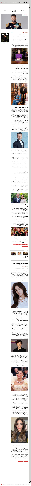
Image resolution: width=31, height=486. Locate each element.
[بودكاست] (30, 482)
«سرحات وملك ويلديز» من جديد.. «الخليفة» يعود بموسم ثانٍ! (13, 257)
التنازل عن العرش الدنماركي (20, 244)
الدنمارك (27, 246)
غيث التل (26, 268)
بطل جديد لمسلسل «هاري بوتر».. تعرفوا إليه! (25, 257)
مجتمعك (13, 2)
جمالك (15, 2)
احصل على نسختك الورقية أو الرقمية (5, 43)
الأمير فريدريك (26, 244)
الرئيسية (23, 2)
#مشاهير (27, 255)
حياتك (10, 2)
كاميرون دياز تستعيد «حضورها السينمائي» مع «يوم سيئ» (20, 257)
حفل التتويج (23, 246)
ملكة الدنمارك (14, 244)
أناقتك (18, 2)
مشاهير (20, 2)
